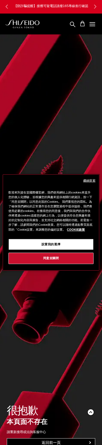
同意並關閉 (51, 258)
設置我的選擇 (51, 244)
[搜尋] (72, 24)
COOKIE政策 (76, 229)
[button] (95, 7)
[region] (50, 222)
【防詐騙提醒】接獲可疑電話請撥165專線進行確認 (51, 6)
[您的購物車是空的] (82, 23)
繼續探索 (89, 180)
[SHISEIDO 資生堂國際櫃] (22, 24)
